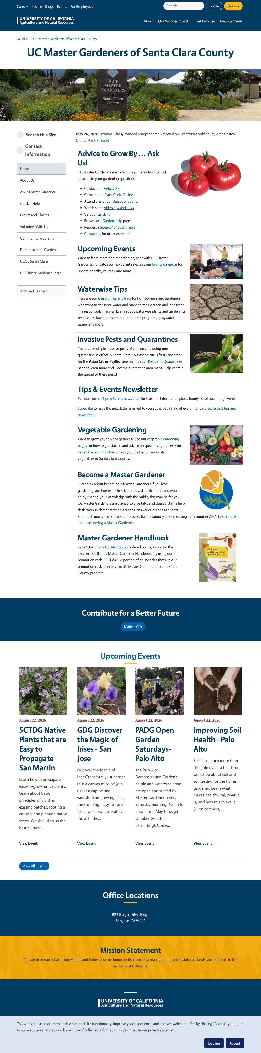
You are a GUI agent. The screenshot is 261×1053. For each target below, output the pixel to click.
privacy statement (162, 1029)
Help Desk (111, 188)
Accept (235, 1043)
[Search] (201, 6)
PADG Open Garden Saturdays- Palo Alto (154, 744)
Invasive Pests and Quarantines (158, 361)
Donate (233, 5)
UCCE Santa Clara (34, 261)
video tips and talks (119, 207)
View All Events (34, 865)
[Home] (45, 21)
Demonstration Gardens (38, 249)
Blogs (49, 6)
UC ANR (23, 39)
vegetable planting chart (96, 452)
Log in (214, 5)
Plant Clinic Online (119, 194)
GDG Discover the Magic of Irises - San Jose (100, 744)
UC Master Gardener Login (41, 272)
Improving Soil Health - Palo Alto (217, 739)
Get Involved (205, 21)
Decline (214, 1043)
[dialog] (130, 1034)
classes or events (125, 201)
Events (62, 6)
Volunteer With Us (34, 226)
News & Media (231, 21)
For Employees (81, 6)
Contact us (92, 233)
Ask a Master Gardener (37, 191)
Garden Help (30, 203)
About (148, 21)
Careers (22, 6)
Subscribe (85, 408)
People (37, 6)
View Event (28, 843)
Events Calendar (164, 264)
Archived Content (34, 291)
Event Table (126, 227)
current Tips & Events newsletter (115, 398)
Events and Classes (34, 214)
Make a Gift (133, 626)
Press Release (98, 140)
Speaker (106, 227)
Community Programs (37, 238)
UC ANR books (116, 546)
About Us (27, 180)
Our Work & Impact (173, 21)
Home (25, 168)
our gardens (101, 214)
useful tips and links (116, 298)
